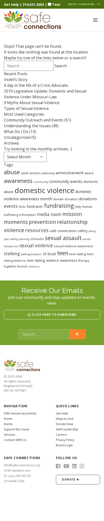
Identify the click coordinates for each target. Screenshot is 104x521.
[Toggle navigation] (95, 20)
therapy (83, 260)
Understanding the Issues (27, 125)
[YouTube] (66, 466)
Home (8, 419)
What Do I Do (16, 131)
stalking (12, 253)
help (78, 206)
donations (88, 198)
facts (22, 206)
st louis (49, 253)
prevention (42, 221)
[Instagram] (82, 466)
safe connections (63, 230)
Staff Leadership (67, 429)
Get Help (11, 4)
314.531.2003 (33, 4)
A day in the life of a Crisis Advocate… (37, 85)
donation (71, 199)
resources (37, 230)
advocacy (48, 173)
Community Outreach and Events (33, 120)
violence (34, 266)
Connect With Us (15, 440)
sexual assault (63, 238)
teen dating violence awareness (52, 260)
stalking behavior (31, 254)
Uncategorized (17, 137)
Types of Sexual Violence (26, 108)
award (88, 173)
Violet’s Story (16, 79)
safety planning (19, 239)
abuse (12, 172)
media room (49, 214)
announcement (69, 172)
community (40, 182)
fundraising (59, 205)
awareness (18, 181)
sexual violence (36, 245)
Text (55, 4)
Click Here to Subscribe (53, 314)
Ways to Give (65, 419)
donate (58, 199)
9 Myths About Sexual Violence (31, 102)
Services (9, 435)
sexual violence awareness (73, 246)
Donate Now (64, 424)
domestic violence (44, 190)
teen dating (77, 254)
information (27, 215)
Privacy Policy (65, 440)
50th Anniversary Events (20, 413)
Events (8, 424)
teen (62, 253)
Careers (61, 435)
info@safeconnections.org (22, 465)
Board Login (64, 445)
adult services (31, 173)
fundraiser (35, 206)
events (11, 206)
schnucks (37, 239)
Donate (69, 479)
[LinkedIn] (74, 466)
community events (65, 181)
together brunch (16, 266)
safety (83, 230)
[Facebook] (58, 466)
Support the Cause (16, 429)
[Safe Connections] (28, 20)
